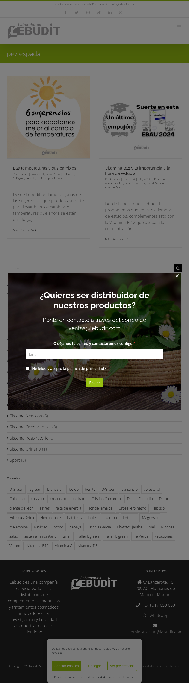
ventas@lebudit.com (94, 328)
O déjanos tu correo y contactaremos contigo (94, 343)
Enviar (94, 382)
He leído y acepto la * (69, 368)
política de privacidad (85, 368)
